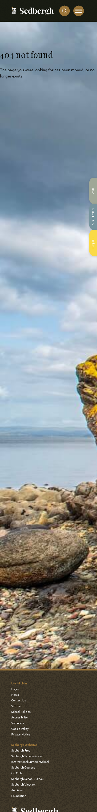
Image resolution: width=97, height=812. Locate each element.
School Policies (21, 712)
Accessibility (19, 717)
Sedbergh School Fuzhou (27, 779)
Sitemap (16, 706)
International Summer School (30, 762)
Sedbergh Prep (20, 750)
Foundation (18, 796)
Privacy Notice (20, 734)
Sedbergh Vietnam (23, 784)
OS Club (16, 773)
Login (15, 689)
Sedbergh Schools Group (27, 756)
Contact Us (18, 700)
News (15, 695)
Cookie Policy (20, 729)
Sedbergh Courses (23, 767)
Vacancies (17, 723)
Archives (17, 790)
